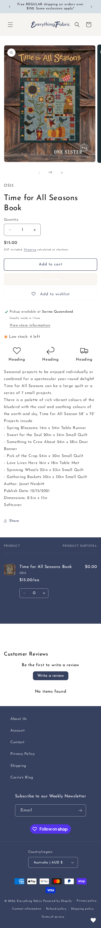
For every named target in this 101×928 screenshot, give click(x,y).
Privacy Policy (22, 754)
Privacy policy (87, 900)
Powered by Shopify (57, 901)
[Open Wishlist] (93, 920)
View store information (30, 325)
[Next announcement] (91, 6)
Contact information (26, 909)
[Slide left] (39, 172)
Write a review (50, 676)
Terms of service (52, 917)
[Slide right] (62, 172)
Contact (17, 742)
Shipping (30, 249)
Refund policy (56, 909)
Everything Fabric (29, 901)
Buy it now (50, 279)
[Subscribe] (80, 810)
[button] (10, 24)
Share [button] (14, 521)
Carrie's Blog (21, 777)
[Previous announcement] (9, 6)
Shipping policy (82, 909)
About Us (18, 719)
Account (17, 731)
